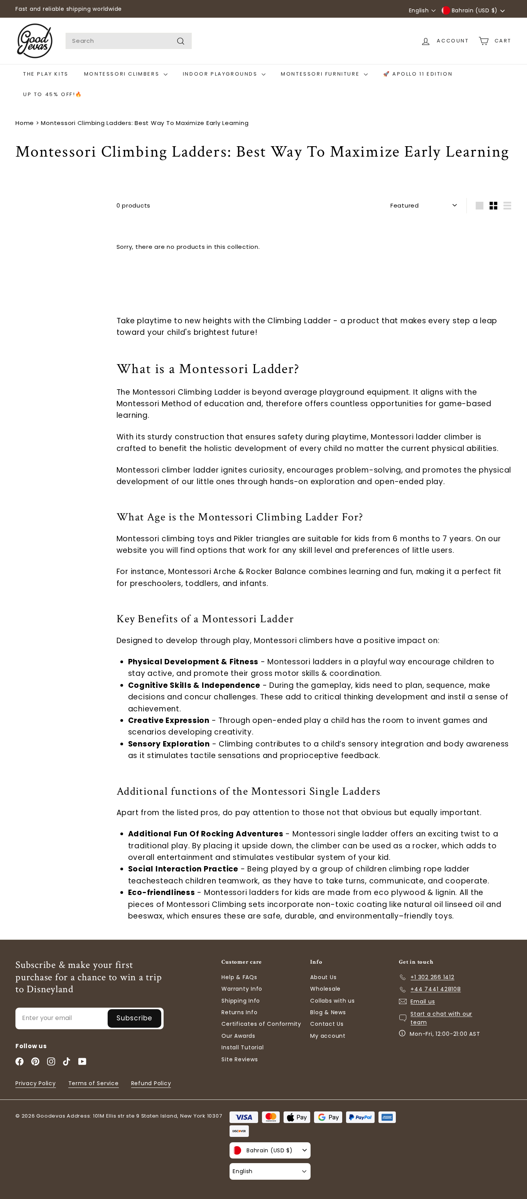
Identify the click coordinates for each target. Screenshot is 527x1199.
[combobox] (129, 41)
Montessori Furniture (321, 74)
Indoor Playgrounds (221, 74)
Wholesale (325, 989)
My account (328, 1036)
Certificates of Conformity (261, 1024)
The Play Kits (46, 74)
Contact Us (327, 1024)
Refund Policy (151, 1083)
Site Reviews (239, 1059)
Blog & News (328, 1012)
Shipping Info (240, 1001)
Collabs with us (332, 1001)
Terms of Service (93, 1083)
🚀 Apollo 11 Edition (418, 74)
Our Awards (238, 1036)
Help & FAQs (239, 977)
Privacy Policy (35, 1083)
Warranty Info (241, 989)
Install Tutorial (242, 1047)
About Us (323, 977)
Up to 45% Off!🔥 (53, 94)
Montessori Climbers (123, 74)
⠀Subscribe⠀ (134, 1018)
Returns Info (239, 1012)
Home (24, 123)
